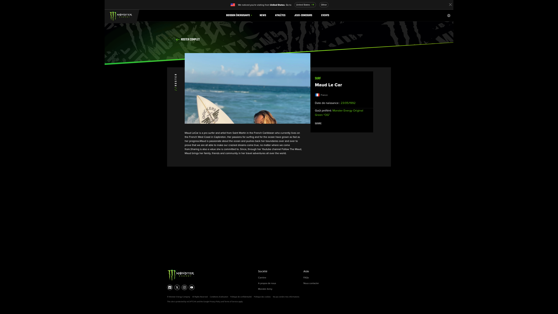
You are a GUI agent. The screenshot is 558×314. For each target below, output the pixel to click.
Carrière (262, 277)
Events (325, 15)
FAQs (306, 277)
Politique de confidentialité (241, 297)
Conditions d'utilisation (219, 297)
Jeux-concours (303, 15)
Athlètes (280, 15)
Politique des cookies (262, 297)
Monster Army (265, 289)
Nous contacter (311, 283)
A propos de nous (267, 283)
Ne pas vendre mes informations (286, 297)
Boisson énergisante (238, 15)
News (263, 15)
